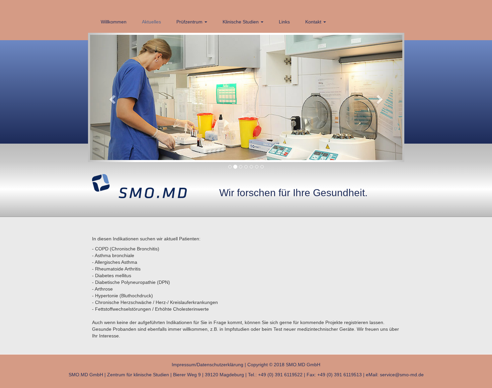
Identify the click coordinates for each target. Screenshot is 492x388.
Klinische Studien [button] (241, 21)
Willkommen (114, 21)
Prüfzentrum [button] (190, 21)
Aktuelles (151, 21)
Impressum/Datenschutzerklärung (207, 364)
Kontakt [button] (314, 21)
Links (284, 21)
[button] (112, 97)
